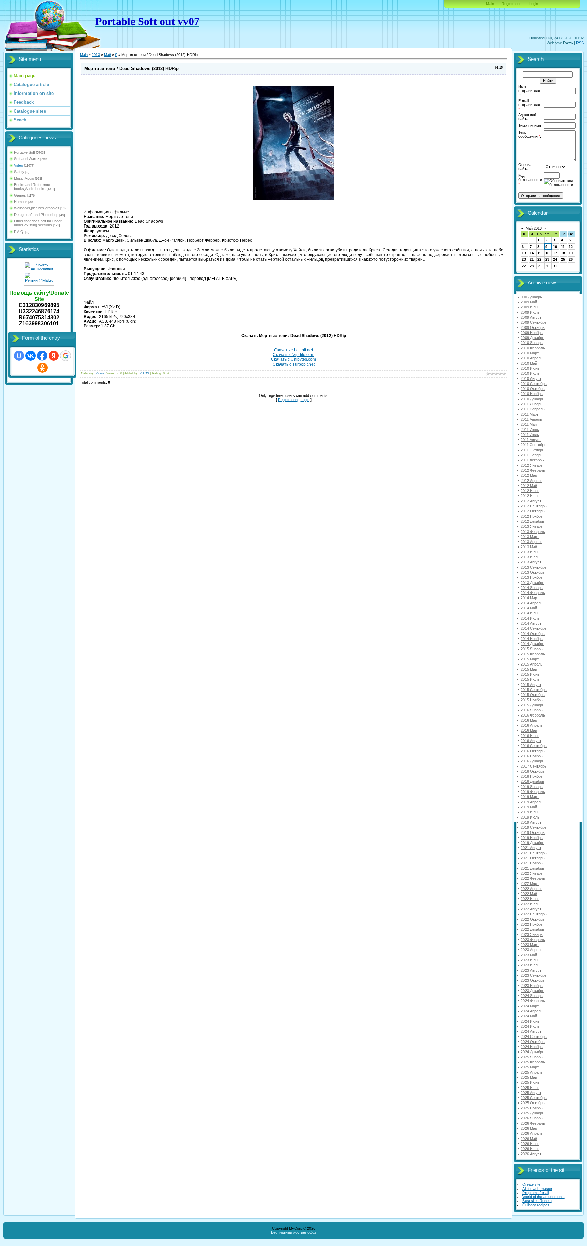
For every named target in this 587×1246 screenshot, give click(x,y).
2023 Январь (532, 934)
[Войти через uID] (19, 356)
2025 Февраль (533, 1062)
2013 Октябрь (533, 572)
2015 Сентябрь (534, 690)
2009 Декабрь (532, 338)
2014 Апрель (531, 603)
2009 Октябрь (533, 327)
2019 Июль (530, 817)
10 (555, 247)
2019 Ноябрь (532, 838)
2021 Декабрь (532, 868)
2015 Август (531, 685)
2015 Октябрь (533, 695)
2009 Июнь (530, 307)
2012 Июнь (530, 491)
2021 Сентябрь (534, 853)
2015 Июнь (530, 674)
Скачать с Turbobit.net (294, 364)
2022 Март (530, 883)
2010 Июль (530, 373)
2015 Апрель (531, 664)
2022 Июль (530, 904)
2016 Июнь (530, 736)
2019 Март (530, 797)
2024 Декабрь (532, 1052)
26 (571, 259)
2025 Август (531, 1093)
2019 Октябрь (533, 832)
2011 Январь (531, 404)
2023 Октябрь (533, 980)
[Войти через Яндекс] (54, 356)
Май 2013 (534, 228)
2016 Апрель (531, 725)
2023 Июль (530, 965)
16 (547, 253)
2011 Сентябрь (533, 445)
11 (563, 247)
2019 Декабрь (532, 843)
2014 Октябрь (533, 634)
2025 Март (530, 1067)
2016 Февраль (533, 715)
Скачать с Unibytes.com (293, 359)
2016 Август (531, 741)
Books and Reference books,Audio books (32, 187)
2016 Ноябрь (532, 756)
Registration (511, 4)
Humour (20, 202)
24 (555, 259)
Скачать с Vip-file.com (293, 354)
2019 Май (529, 807)
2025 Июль (530, 1087)
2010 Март (530, 353)
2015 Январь (532, 649)
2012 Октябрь (533, 511)
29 (539, 266)
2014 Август (531, 623)
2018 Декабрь (532, 781)
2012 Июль (530, 496)
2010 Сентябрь (534, 384)
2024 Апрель (531, 1011)
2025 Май (529, 1077)
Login (533, 4)
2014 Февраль (533, 593)
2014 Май (529, 608)
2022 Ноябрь (532, 924)
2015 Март (530, 659)
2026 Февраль (533, 1123)
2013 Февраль (533, 531)
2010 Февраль (533, 348)
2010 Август (531, 378)
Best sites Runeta (537, 1201)
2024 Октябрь (533, 1042)
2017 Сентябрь (534, 766)
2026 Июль (530, 1149)
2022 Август (531, 909)
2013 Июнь (530, 552)
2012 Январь (532, 465)
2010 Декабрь (532, 399)
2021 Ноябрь (532, 863)
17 (555, 253)
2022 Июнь (530, 899)
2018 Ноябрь (532, 776)
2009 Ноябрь (532, 333)
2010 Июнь (530, 368)
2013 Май (529, 547)
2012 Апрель (531, 480)
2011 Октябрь (532, 450)
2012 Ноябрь (532, 516)
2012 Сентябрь (534, 506)
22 (539, 259)
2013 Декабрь (532, 582)
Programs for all (535, 1193)
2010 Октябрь (533, 389)
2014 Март (530, 598)
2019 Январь (532, 787)
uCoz (311, 1232)
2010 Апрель (531, 358)
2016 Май (529, 730)
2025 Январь (532, 1057)
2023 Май (529, 955)
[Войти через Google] (65, 355)
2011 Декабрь (532, 460)
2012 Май (529, 486)
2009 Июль (530, 312)
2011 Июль (530, 435)
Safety (19, 172)
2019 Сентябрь (534, 827)
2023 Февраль (533, 940)
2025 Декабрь (532, 1113)
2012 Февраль (533, 470)
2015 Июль (530, 679)
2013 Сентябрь (534, 567)
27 (524, 266)
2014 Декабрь (532, 644)
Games (20, 195)
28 (532, 266)
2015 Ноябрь (532, 700)
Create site (531, 1184)
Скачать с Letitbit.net (293, 350)
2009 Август (531, 317)
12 (571, 247)
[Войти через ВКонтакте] (30, 356)
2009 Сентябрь (534, 322)
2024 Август (531, 1031)
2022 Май (529, 894)
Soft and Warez (26, 159)
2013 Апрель (531, 542)
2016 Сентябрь (534, 746)
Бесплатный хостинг (288, 1232)
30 (547, 266)
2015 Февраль (533, 654)
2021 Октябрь (533, 858)
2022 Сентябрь (534, 914)
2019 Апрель (531, 802)
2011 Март (529, 414)
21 (532, 259)
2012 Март (530, 475)
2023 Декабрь (532, 991)
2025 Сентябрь (534, 1098)
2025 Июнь (530, 1082)
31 (555, 266)
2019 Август (531, 822)
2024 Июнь (530, 1021)
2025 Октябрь (533, 1103)
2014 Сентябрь (534, 628)
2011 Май (529, 424)
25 (563, 259)
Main (490, 4)
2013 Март (530, 537)
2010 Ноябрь (532, 394)
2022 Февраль (533, 878)
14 (532, 253)
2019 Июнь (530, 812)
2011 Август (531, 440)
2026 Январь (532, 1118)
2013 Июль (530, 557)
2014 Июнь (530, 613)
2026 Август (531, 1154)
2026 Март (530, 1128)
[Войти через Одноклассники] (42, 368)
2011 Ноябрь (531, 455)
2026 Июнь (530, 1144)
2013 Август (531, 562)
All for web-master (537, 1188)
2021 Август (531, 848)
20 (524, 259)
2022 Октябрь (533, 919)
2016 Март (530, 720)
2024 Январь (532, 996)
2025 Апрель (531, 1072)
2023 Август (531, 970)
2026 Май (529, 1138)
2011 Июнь (530, 429)
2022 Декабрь (532, 929)
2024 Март (530, 1006)
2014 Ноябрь (532, 639)
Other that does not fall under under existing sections (38, 223)
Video (18, 165)
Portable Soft (24, 152)
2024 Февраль (533, 1001)
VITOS (144, 373)
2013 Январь (532, 526)
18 (563, 253)
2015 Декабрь (532, 705)
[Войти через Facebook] (42, 356)
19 (571, 253)
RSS (580, 43)
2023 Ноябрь (532, 985)
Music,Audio (24, 178)
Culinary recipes (535, 1205)
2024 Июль (530, 1026)
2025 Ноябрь (532, 1108)
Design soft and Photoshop (36, 215)
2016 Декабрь (532, 761)
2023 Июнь (530, 960)
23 (547, 259)
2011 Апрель (531, 419)
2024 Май (529, 1016)
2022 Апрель (531, 889)
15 (539, 253)
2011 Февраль (533, 409)
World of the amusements (543, 1197)
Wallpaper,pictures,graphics (36, 208)
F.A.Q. (19, 232)
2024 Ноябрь (532, 1047)
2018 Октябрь (533, 771)
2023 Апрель (531, 950)
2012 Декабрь (532, 521)
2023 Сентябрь (534, 975)
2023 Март (530, 945)
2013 (96, 55)
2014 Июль (530, 618)
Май (107, 55)
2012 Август (531, 501)
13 (524, 253)
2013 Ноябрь (532, 577)
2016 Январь (532, 710)
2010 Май (529, 363)
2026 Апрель (531, 1133)
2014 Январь (532, 588)
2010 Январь (532, 343)
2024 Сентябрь (534, 1036)
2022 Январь (532, 873)
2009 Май (529, 302)
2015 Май (529, 669)
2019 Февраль (533, 792)
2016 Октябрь (533, 751)
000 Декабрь (531, 297)
